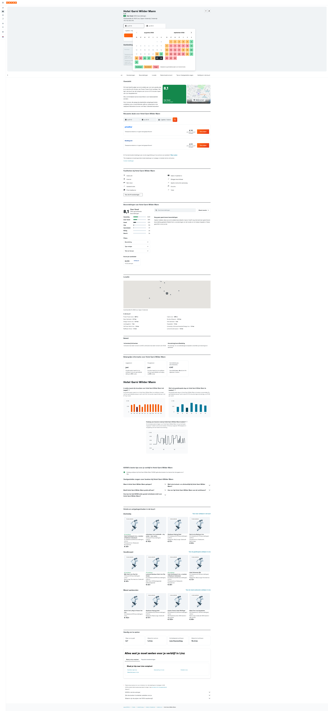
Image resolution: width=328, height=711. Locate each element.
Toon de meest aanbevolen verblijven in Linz (198, 590)
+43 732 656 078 (128, 20)
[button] (3, 3)
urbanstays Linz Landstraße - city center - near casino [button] (155, 535)
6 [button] (191, 42)
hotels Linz (159, 707)
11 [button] (140, 50)
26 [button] (145, 58)
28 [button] (153, 58)
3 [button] (136, 46)
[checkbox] (132, 262)
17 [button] (136, 54)
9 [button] (161, 46)
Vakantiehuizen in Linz (133, 672)
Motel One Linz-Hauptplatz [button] (197, 610)
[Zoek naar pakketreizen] (3, 18)
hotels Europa (140, 707)
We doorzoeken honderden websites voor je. (138, 695)
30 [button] (161, 58)
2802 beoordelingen (140, 16)
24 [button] (136, 58)
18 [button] (140, 54)
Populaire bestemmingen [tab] (148, 659)
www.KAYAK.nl (126, 707)
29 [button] (157, 58)
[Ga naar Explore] (3, 23)
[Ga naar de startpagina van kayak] (11, 3)
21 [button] (153, 54)
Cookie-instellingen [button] (128, 161)
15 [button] (157, 50)
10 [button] (136, 50)
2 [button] (161, 42)
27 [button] (149, 58)
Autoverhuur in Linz (159, 670)
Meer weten (174, 155)
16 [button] (161, 50)
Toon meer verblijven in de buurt (202, 513)
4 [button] (140, 46)
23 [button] (161, 54)
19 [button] (144, 54)
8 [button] (157, 46)
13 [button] (149, 50)
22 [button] (157, 54)
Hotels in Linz (184, 670)
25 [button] (140, 58)
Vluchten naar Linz (132, 670)
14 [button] (153, 50)
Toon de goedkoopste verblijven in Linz (200, 552)
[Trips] (3, 32)
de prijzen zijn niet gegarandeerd (159, 687)
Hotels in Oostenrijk (150, 707)
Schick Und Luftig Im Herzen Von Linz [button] (133, 611)
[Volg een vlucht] (3, 27)
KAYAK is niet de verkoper (132, 692)
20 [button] (149, 54)
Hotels (133, 707)
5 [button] (144, 46)
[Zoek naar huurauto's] (3, 15)
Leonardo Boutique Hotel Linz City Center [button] (155, 575)
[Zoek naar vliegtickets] (3, 8)
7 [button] (166, 46)
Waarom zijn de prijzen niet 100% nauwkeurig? (139, 698)
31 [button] (136, 62)
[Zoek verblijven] (3, 11)
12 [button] (144, 50)
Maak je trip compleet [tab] (132, 659)
